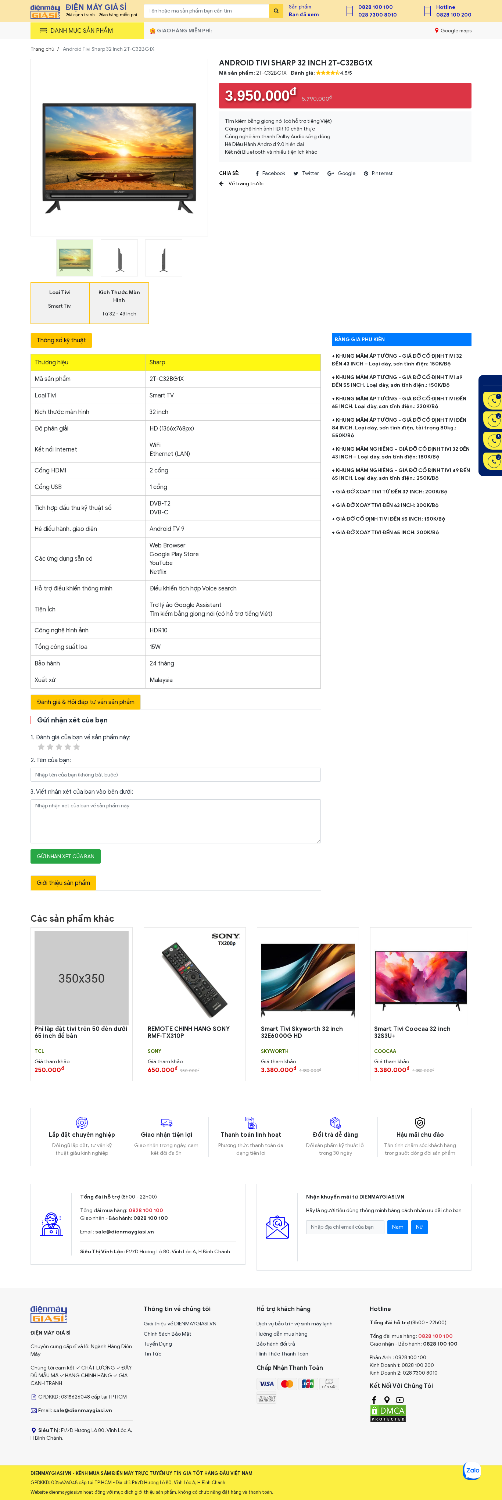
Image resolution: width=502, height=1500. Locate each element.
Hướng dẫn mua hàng (282, 1334)
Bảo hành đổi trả (276, 1344)
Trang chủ (42, 49)
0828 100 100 (375, 7)
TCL (39, 1051)
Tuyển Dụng (158, 1344)
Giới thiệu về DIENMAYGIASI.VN (180, 1324)
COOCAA (385, 1051)
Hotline (445, 7)
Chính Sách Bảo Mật (167, 1334)
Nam (398, 1227)
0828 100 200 (453, 15)
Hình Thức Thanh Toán (282, 1354)
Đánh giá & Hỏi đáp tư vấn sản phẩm (86, 702)
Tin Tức (152, 1354)
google (346, 173)
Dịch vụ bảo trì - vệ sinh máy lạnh (295, 1324)
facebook (273, 173)
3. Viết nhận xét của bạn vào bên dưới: (82, 792)
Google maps (455, 31)
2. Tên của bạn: (51, 760)
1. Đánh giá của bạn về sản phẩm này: (80, 737)
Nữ (419, 1227)
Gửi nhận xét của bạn (65, 856)
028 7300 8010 (377, 15)
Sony (154, 1051)
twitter (310, 173)
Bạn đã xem (304, 14)
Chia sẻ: (229, 173)
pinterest (382, 173)
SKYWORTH (274, 1051)
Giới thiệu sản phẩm (63, 883)
